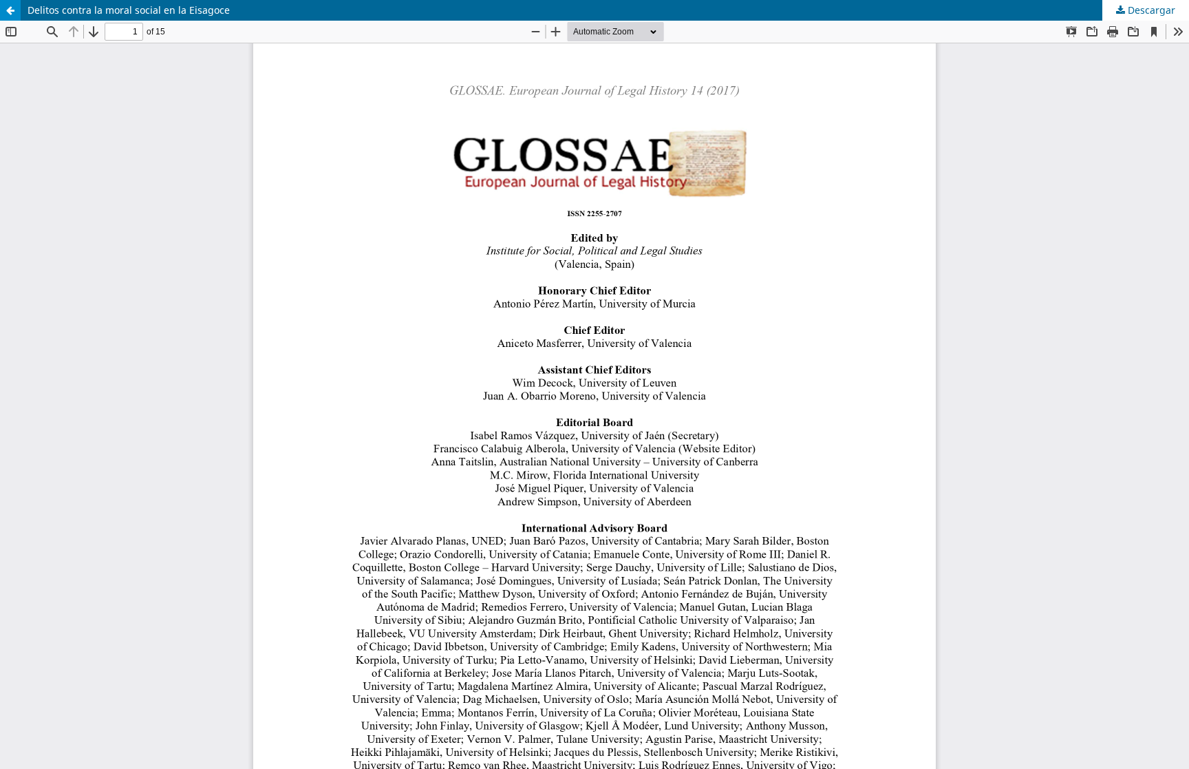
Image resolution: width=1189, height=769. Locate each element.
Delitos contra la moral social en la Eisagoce (129, 10)
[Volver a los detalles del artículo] (10, 10)
